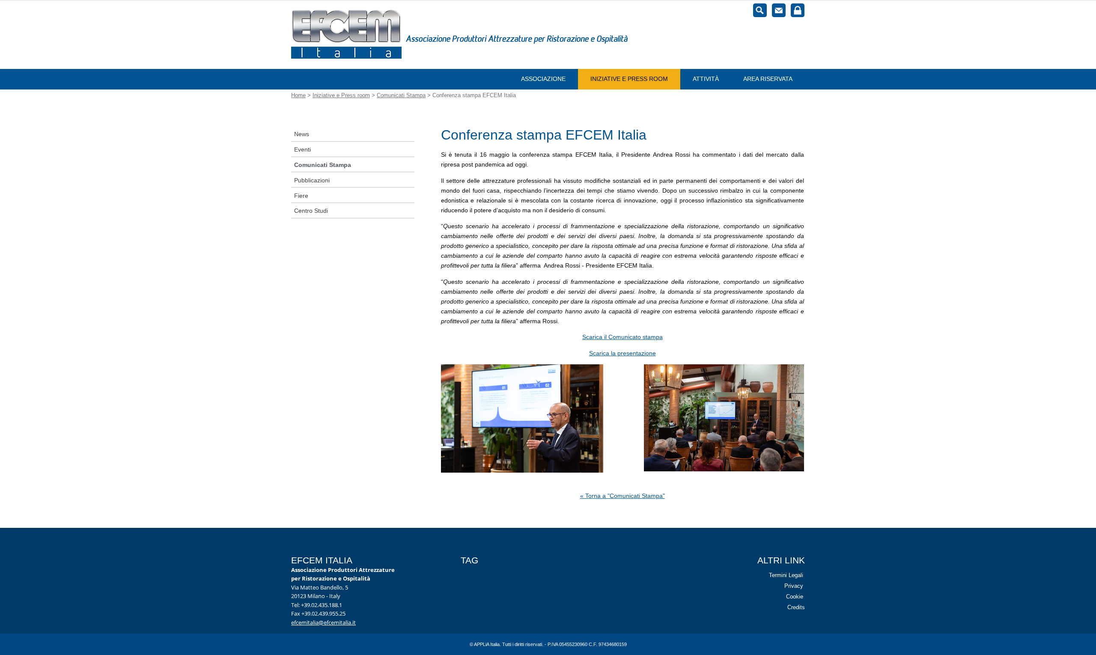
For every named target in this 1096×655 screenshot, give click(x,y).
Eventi (302, 149)
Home (298, 95)
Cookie (794, 596)
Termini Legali (786, 575)
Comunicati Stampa (401, 95)
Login (797, 10)
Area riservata (767, 78)
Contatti (778, 10)
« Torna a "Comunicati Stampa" (622, 495)
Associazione (543, 78)
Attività (706, 78)
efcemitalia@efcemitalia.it (323, 622)
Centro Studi (311, 210)
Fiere (301, 195)
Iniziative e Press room (629, 78)
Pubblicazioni (312, 180)
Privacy (793, 586)
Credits (796, 607)
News (301, 134)
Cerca (760, 10)
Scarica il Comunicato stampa (622, 336)
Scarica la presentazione (622, 353)
